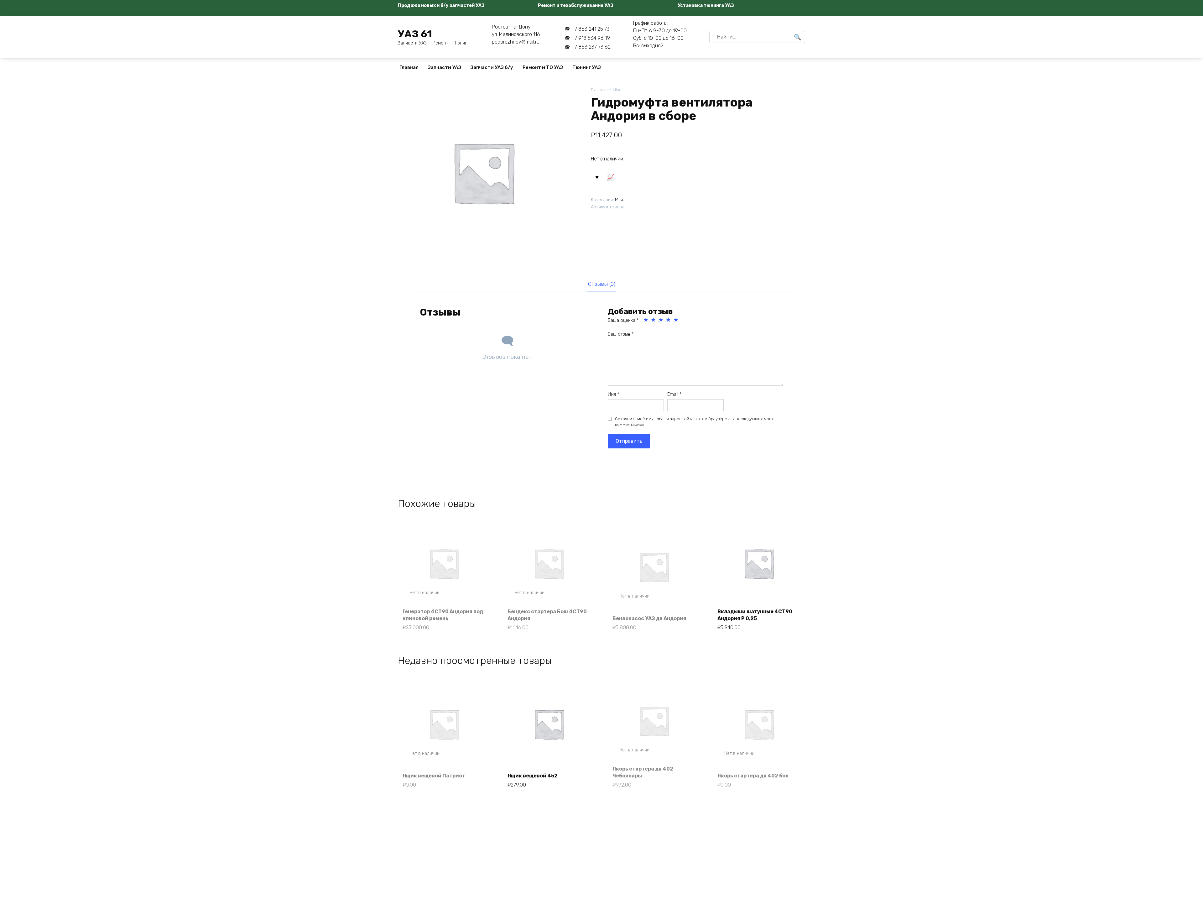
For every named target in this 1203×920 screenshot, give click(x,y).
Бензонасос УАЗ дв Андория (649, 618)
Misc (617, 89)
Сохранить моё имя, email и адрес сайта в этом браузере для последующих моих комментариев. (694, 421)
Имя (613, 394)
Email (674, 394)
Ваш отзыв (620, 334)
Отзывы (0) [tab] (601, 284)
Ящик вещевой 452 (533, 776)
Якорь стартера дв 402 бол (753, 776)
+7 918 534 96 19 (590, 38)
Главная (409, 67)
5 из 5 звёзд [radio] (676, 320)
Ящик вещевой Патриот (434, 776)
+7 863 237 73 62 (591, 47)
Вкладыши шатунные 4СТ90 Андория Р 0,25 (754, 615)
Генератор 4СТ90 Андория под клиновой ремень (443, 615)
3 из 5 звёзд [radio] (661, 320)
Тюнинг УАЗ (586, 67)
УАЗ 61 (415, 34)
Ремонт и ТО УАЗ (543, 67)
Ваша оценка (623, 320)
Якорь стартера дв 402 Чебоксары (642, 772)
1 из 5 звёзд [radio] (646, 320)
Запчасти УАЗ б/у (492, 67)
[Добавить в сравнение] (610, 177)
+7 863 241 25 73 (590, 29)
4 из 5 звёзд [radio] (669, 320)
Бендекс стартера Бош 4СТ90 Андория (547, 615)
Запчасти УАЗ (444, 67)
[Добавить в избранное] (597, 177)
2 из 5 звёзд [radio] (654, 320)
